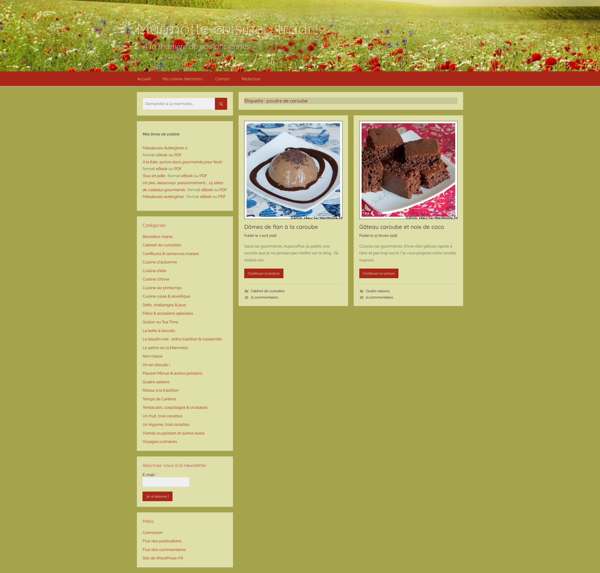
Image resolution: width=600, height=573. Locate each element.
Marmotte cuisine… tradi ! (228, 29)
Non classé (152, 356)
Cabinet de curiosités (268, 291)
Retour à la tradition (160, 390)
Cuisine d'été (154, 270)
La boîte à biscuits (158, 330)
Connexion (152, 532)
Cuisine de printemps (162, 287)
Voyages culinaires (159, 441)
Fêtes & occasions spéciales (167, 313)
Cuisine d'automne (159, 262)
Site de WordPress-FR (162, 558)
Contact (222, 78)
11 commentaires (264, 297)
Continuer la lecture (264, 273)
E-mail (149, 474)
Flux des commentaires (164, 549)
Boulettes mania (157, 236)
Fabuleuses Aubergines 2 (164, 148)
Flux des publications (161, 541)
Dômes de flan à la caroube (281, 226)
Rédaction (251, 78)
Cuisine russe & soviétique (166, 296)
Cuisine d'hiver (155, 279)
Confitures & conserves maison (170, 253)
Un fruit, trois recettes (162, 416)
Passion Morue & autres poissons (172, 373)
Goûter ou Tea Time (160, 322)
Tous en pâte (153, 175)
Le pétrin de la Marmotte (165, 347)
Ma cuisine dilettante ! (183, 78)
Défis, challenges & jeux (164, 305)
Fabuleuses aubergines (163, 196)
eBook (162, 155)
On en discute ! (156, 364)
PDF (178, 155)
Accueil (144, 78)
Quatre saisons (378, 291)
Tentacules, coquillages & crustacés (175, 407)
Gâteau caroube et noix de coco (401, 226)
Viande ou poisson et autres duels (173, 433)
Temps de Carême (159, 399)
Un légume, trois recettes (165, 424)
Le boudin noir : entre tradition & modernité (182, 339)
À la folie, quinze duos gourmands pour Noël (182, 162)
